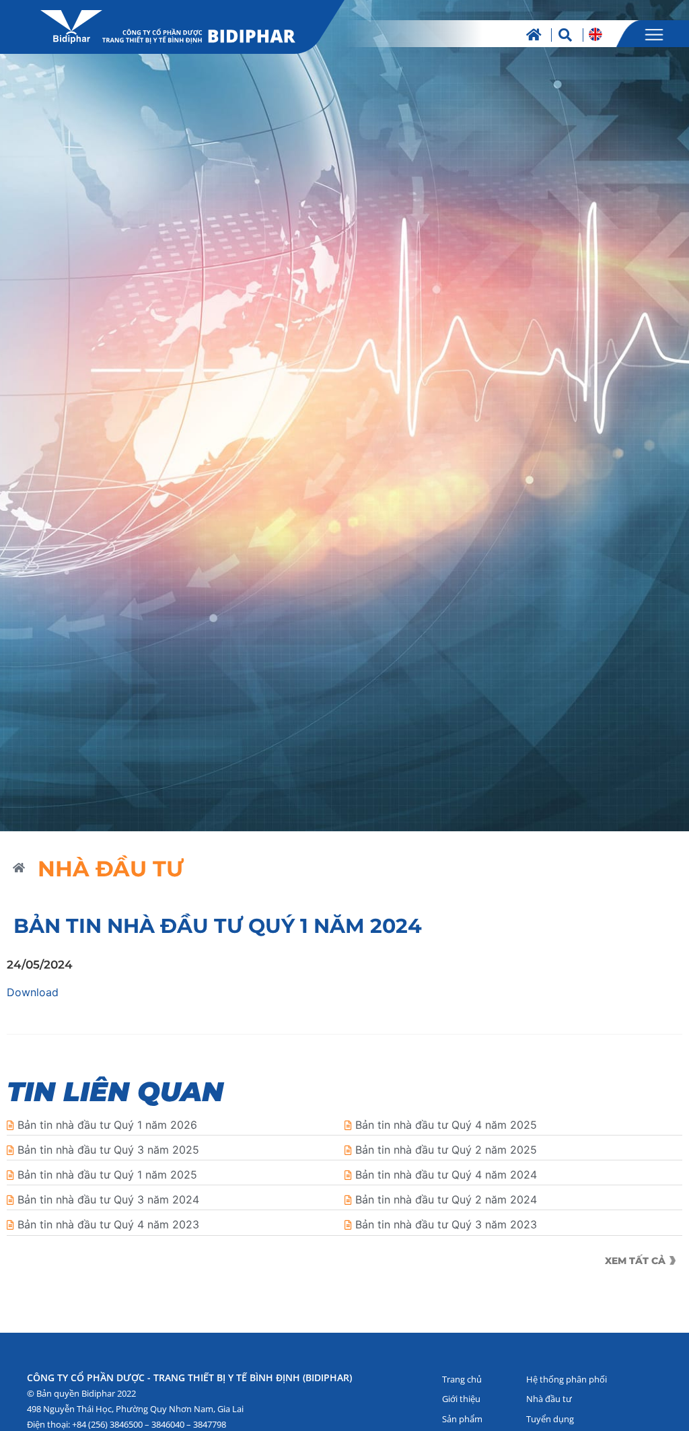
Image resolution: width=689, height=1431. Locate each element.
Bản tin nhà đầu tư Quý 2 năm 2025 (446, 1149)
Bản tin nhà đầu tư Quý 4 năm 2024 (446, 1174)
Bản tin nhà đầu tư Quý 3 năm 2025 (108, 1149)
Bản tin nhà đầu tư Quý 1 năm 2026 (107, 1124)
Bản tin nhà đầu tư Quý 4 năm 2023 (108, 1224)
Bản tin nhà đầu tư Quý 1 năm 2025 (107, 1174)
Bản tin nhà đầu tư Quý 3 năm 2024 (108, 1199)
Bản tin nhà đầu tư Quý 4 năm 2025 (446, 1124)
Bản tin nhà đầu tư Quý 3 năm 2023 (446, 1224)
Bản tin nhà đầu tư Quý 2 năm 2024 (446, 1199)
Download (33, 992)
